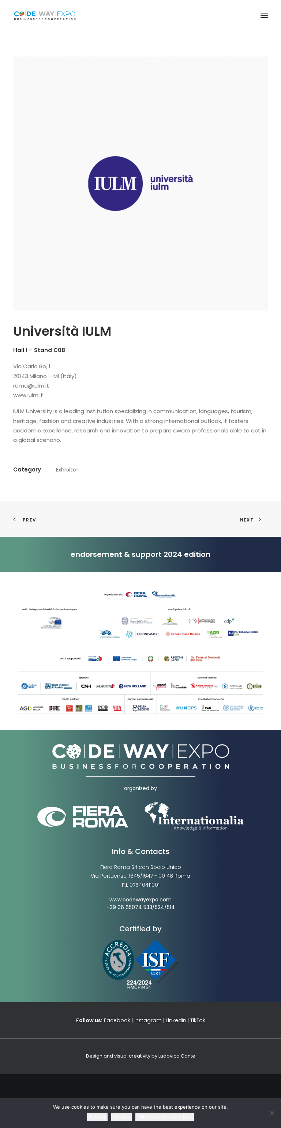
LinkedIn (176, 1020)
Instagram (148, 1020)
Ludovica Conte (176, 1055)
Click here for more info (165, 1117)
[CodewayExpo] (140, 15)
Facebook (117, 1020)
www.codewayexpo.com (140, 899)
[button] (264, 15)
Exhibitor (67, 469)
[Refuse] (272, 1113)
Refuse (121, 1117)
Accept (97, 1117)
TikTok (197, 1020)
